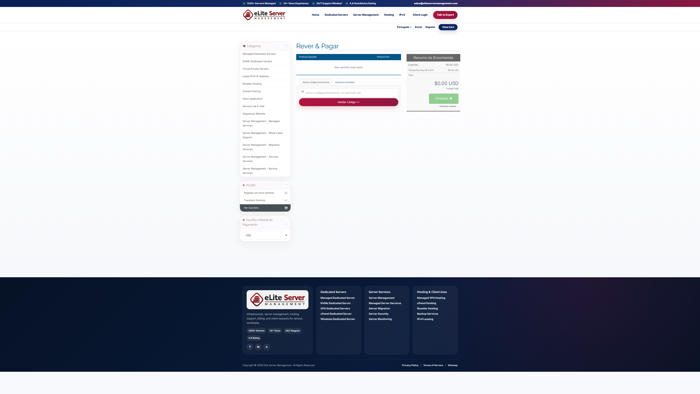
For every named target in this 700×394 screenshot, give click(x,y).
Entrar (418, 27)
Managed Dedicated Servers (259, 54)
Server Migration (379, 308)
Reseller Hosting (252, 83)
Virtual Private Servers (256, 68)
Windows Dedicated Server (337, 319)
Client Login (420, 14)
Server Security (378, 313)
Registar (430, 27)
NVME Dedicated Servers (257, 61)
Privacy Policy (410, 365)
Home (315, 14)
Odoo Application (253, 98)
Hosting (389, 14)
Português (403, 27)
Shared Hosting (251, 91)
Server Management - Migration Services (261, 147)
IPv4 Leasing (425, 319)
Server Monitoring (380, 319)
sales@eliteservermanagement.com (436, 3)
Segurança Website (254, 113)
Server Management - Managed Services (261, 123)
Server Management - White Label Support (262, 135)
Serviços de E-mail (253, 106)
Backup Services (427, 313)
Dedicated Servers (336, 14)
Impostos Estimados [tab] (345, 82)
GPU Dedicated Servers (335, 308)
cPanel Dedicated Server (335, 313)
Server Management (366, 14)
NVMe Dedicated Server (335, 303)
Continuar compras (448, 106)
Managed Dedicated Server (337, 298)
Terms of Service (433, 365)
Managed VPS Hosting (431, 298)
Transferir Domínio (254, 200)
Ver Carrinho (250, 207)
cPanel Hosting (426, 303)
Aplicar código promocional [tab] (316, 82)
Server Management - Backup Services (260, 171)
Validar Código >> (348, 102)
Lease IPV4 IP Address (256, 76)
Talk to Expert (445, 14)
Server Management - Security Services (260, 159)
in (258, 346)
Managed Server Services (385, 303)
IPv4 (402, 14)
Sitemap (453, 365)
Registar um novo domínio (258, 193)
